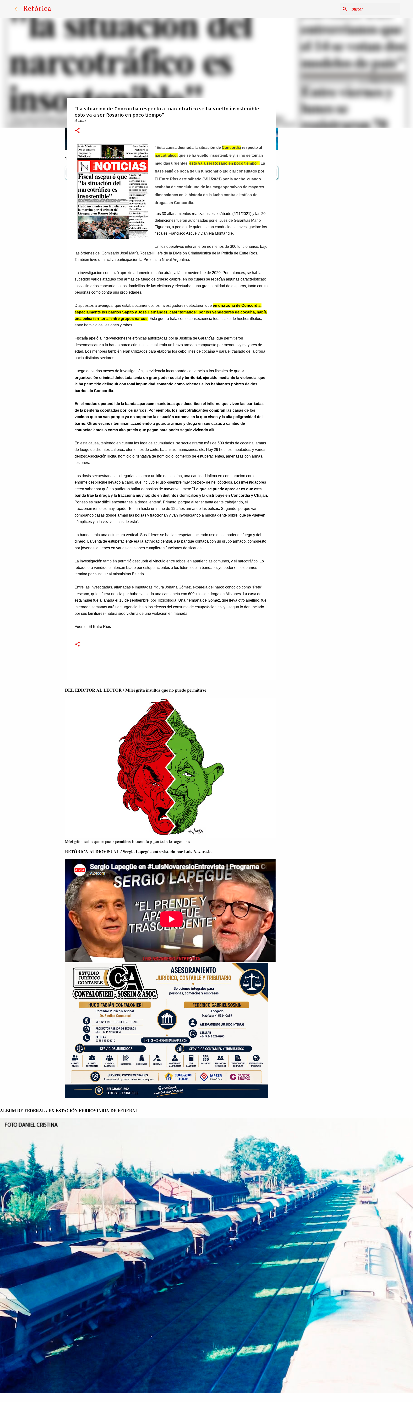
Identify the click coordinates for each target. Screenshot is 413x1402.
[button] (77, 131)
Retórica (37, 9)
